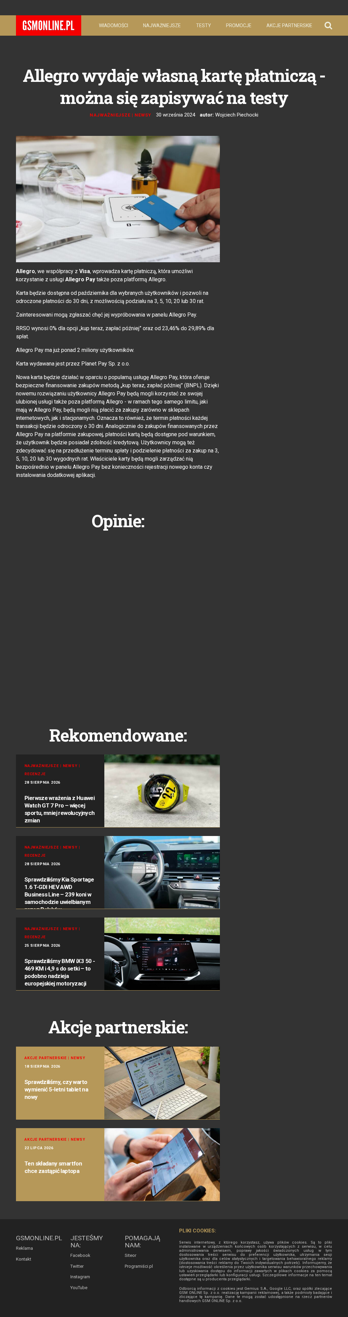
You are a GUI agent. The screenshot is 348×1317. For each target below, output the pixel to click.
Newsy (143, 115)
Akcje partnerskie (289, 25)
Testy (203, 25)
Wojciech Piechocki (236, 115)
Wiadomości (113, 25)
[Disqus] (118, 620)
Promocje (238, 25)
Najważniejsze (162, 25)
